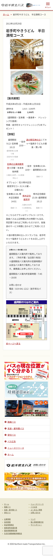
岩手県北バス (12, 5)
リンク (33, 519)
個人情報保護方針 (37, 522)
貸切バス (12, 434)
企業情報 (7, 519)
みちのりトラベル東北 (33, 5)
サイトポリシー (36, 525)
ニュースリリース (16, 447)
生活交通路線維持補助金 (13, 534)
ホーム (6, 14)
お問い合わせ (35, 513)
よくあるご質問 (36, 510)
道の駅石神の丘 (33, 139)
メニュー (48, 5)
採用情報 (7, 522)
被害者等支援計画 (10, 528)
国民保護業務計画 (10, 531)
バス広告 (12, 441)
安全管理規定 (9, 525)
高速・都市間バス (16, 428)
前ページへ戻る (13, 343)
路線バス (12, 421)
